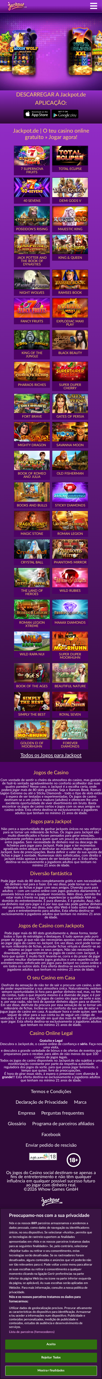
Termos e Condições (51, 1091)
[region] (51, 1293)
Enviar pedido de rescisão (51, 1145)
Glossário (17, 1124)
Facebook (51, 1135)
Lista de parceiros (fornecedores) (32, 1332)
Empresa (26, 1113)
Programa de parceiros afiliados (63, 1124)
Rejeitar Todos (51, 1357)
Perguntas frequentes (62, 1113)
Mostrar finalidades (51, 1370)
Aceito (51, 1344)
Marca (80, 1102)
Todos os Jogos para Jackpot (51, 755)
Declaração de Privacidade (42, 1102)
